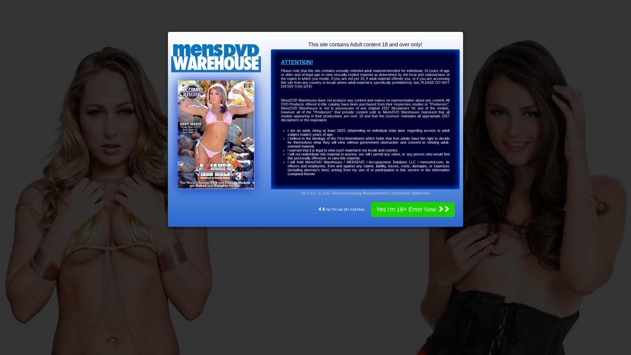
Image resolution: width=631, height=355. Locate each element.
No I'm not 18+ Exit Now (344, 209)
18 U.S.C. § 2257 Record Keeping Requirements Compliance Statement (365, 193)
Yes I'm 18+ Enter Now (407, 209)
